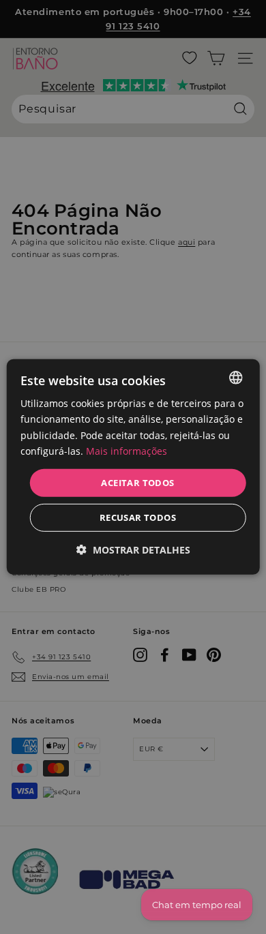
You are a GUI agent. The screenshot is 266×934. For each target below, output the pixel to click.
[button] (133, 550)
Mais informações (126, 450)
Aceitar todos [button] (137, 483)
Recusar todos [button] (138, 517)
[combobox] (235, 378)
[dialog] (133, 467)
